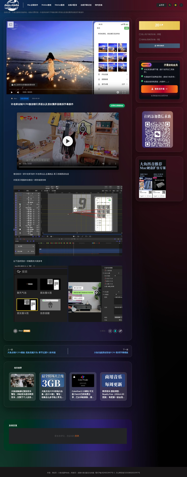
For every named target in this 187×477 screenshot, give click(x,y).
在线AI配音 (72, 5)
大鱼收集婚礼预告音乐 (22, 397)
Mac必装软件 (32, 5)
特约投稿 (98, 5)
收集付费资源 (33, 12)
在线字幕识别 (86, 5)
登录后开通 (159, 89)
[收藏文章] (110, 331)
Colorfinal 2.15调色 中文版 (83, 397)
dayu (21, 331)
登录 (162, 5)
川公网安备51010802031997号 (128, 473)
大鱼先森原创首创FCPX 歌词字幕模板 (111, 353)
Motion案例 (59, 5)
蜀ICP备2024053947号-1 (105, 473)
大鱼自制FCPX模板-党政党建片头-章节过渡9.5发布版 (32, 353)
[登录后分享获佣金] (115, 331)
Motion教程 (46, 5)
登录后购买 (160, 45)
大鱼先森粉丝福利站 (19, 12)
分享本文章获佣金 (117, 105)
